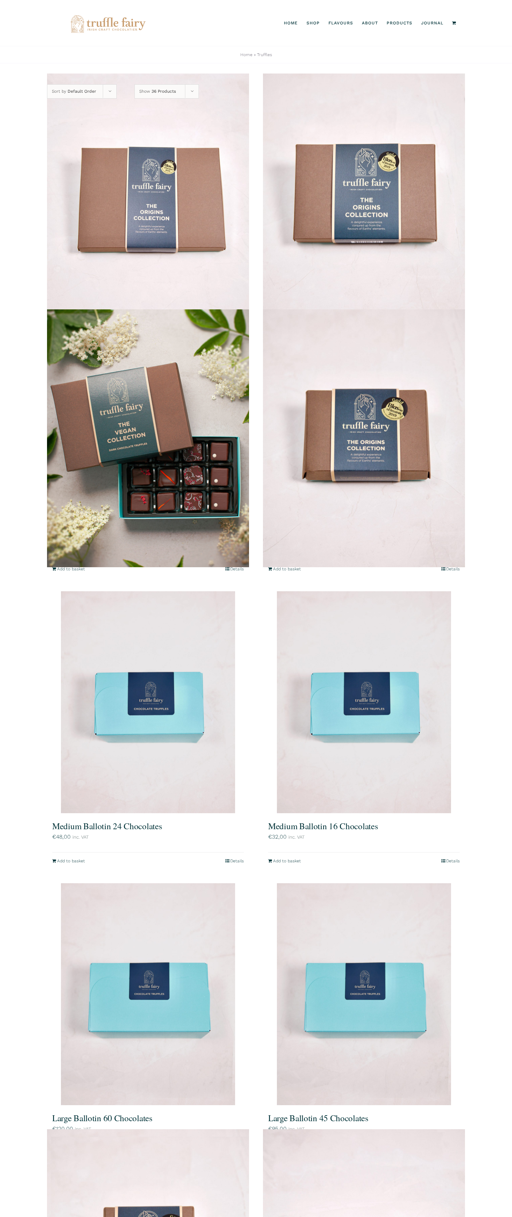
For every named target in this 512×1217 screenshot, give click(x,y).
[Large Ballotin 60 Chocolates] (148, 994)
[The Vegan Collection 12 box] (148, 438)
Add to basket (71, 569)
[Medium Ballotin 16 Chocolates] (364, 702)
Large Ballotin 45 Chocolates (318, 1118)
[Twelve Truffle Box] (364, 202)
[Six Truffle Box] (364, 438)
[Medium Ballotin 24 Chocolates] (148, 702)
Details (237, 569)
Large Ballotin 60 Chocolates (102, 1118)
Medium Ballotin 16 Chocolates (323, 826)
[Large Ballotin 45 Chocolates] (364, 994)
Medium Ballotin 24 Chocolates (107, 826)
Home (246, 54)
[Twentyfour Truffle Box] (148, 202)
